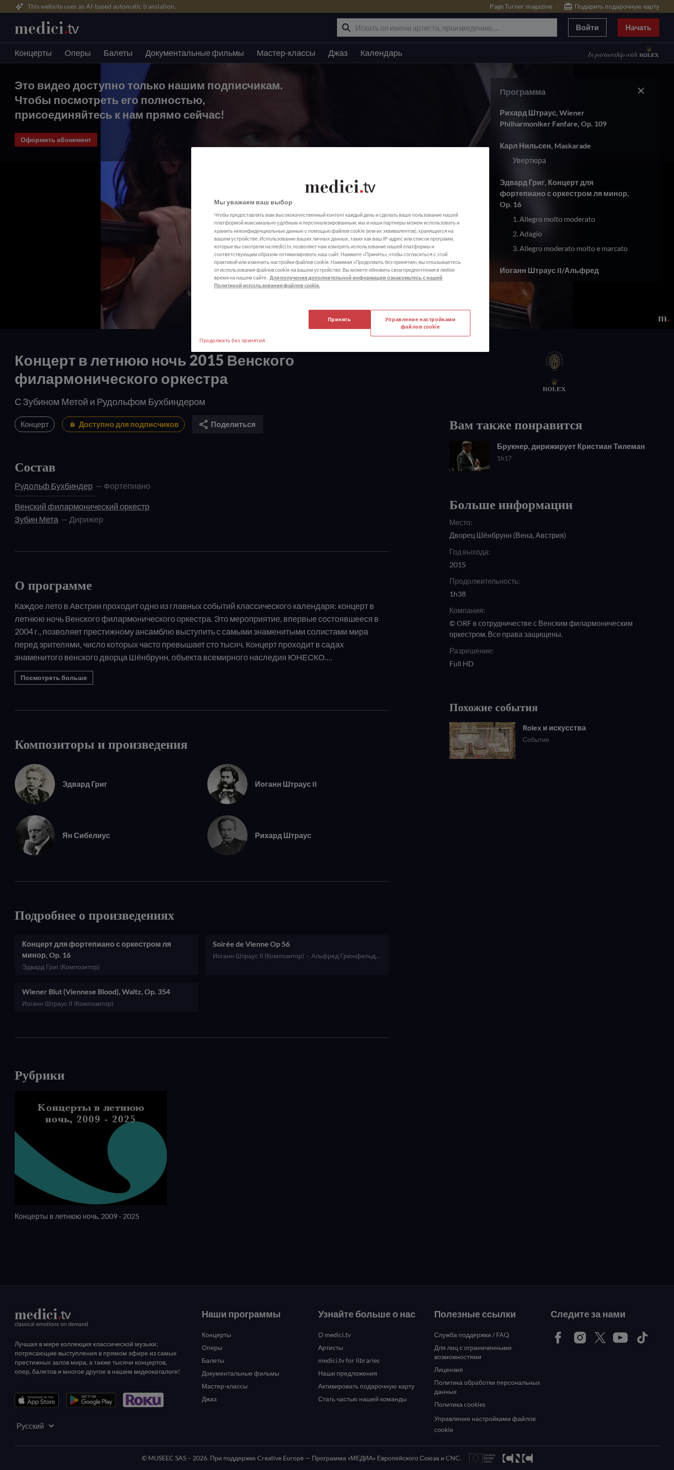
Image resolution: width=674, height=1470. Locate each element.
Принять (339, 319)
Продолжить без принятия (232, 340)
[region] (340, 249)
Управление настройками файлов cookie (420, 322)
